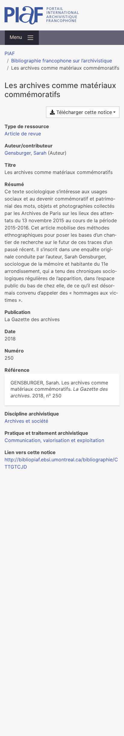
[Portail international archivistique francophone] (62, 15)
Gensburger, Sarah (25, 153)
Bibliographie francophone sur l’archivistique (61, 61)
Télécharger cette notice (83, 112)
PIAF (10, 53)
